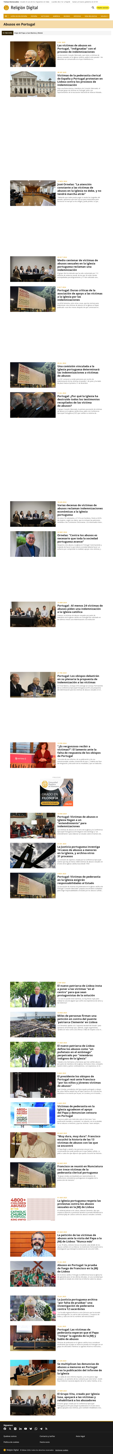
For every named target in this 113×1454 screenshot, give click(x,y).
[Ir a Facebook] (5, 1428)
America (56, 16)
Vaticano (45, 16)
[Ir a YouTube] (26, 1428)
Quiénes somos (10, 1436)
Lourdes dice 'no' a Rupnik (60, 2)
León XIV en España (19, 16)
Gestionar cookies (61, 1450)
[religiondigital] (11, 1450)
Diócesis (77, 16)
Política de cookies (11, 1442)
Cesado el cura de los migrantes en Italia (34, 2)
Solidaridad (106, 16)
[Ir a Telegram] (41, 1428)
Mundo (67, 16)
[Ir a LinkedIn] (21, 1428)
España (34, 16)
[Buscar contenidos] (92, 7)
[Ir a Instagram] (15, 1428)
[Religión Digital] (21, 7)
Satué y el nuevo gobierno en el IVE (85, 2)
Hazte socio (45, 1442)
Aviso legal (80, 1436)
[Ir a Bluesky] (31, 1428)
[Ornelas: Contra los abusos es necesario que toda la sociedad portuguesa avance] (33, 544)
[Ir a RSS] (47, 1428)
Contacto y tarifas (47, 1436)
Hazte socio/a (102, 8)
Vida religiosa (91, 16)
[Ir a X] (10, 1428)
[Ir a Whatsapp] (36, 1428)
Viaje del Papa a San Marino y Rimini (28, 33)
